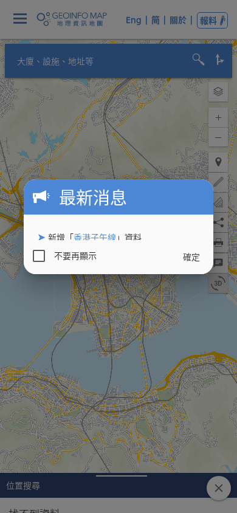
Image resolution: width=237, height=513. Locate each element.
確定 (191, 257)
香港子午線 (95, 237)
